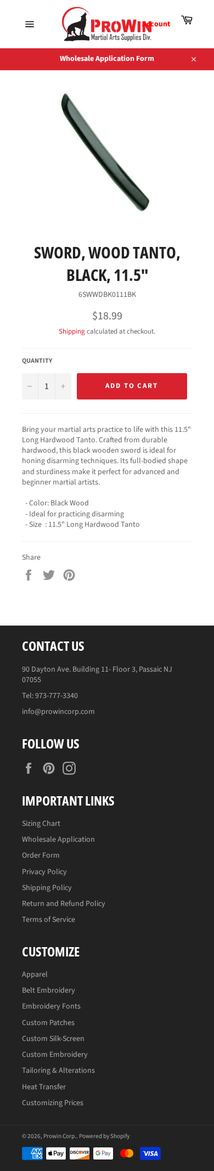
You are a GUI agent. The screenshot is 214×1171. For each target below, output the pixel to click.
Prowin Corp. (59, 1136)
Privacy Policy (44, 871)
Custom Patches (48, 1022)
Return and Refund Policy (63, 903)
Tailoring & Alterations (58, 1070)
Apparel (35, 974)
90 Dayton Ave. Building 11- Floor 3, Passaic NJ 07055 (97, 674)
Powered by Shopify (104, 1136)
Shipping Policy (47, 887)
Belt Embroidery (48, 990)
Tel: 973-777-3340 (50, 695)
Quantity (37, 361)
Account (156, 24)
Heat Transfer (44, 1087)
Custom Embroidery (55, 1054)
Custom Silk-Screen (53, 1038)
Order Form (41, 855)
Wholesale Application (58, 839)
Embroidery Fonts (51, 1006)
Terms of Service (48, 919)
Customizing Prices (52, 1102)
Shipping (72, 331)
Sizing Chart (41, 823)
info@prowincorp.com (58, 711)
